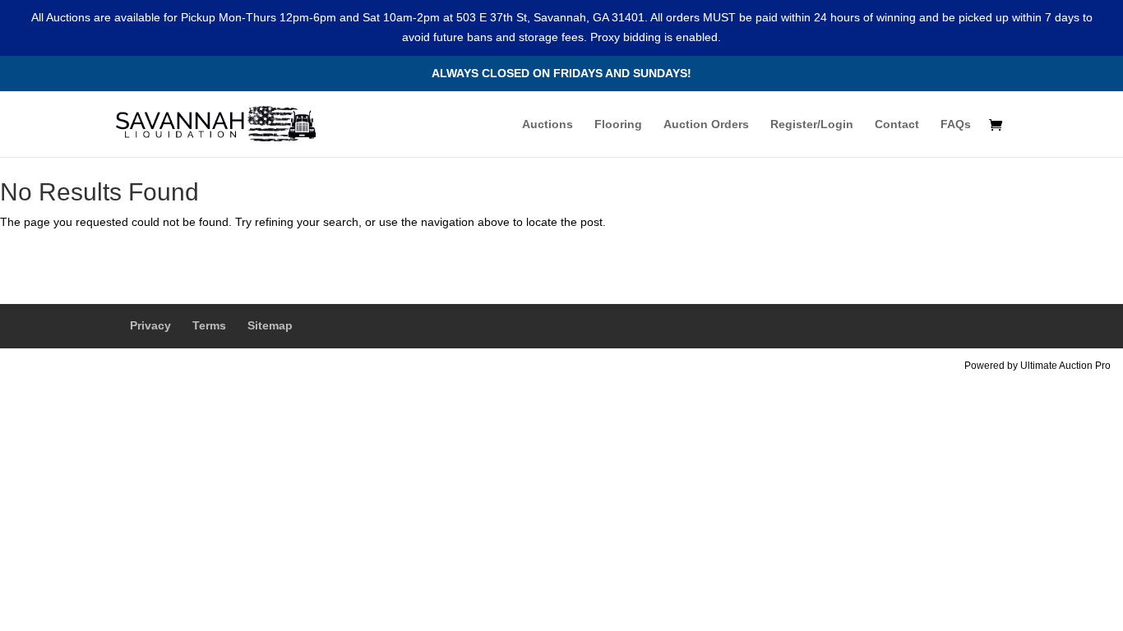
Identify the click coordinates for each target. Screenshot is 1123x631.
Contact (897, 124)
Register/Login (811, 124)
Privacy (150, 325)
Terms (209, 325)
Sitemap (270, 325)
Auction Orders (706, 124)
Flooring (618, 124)
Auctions (547, 124)
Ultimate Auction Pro (1065, 365)
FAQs (955, 124)
